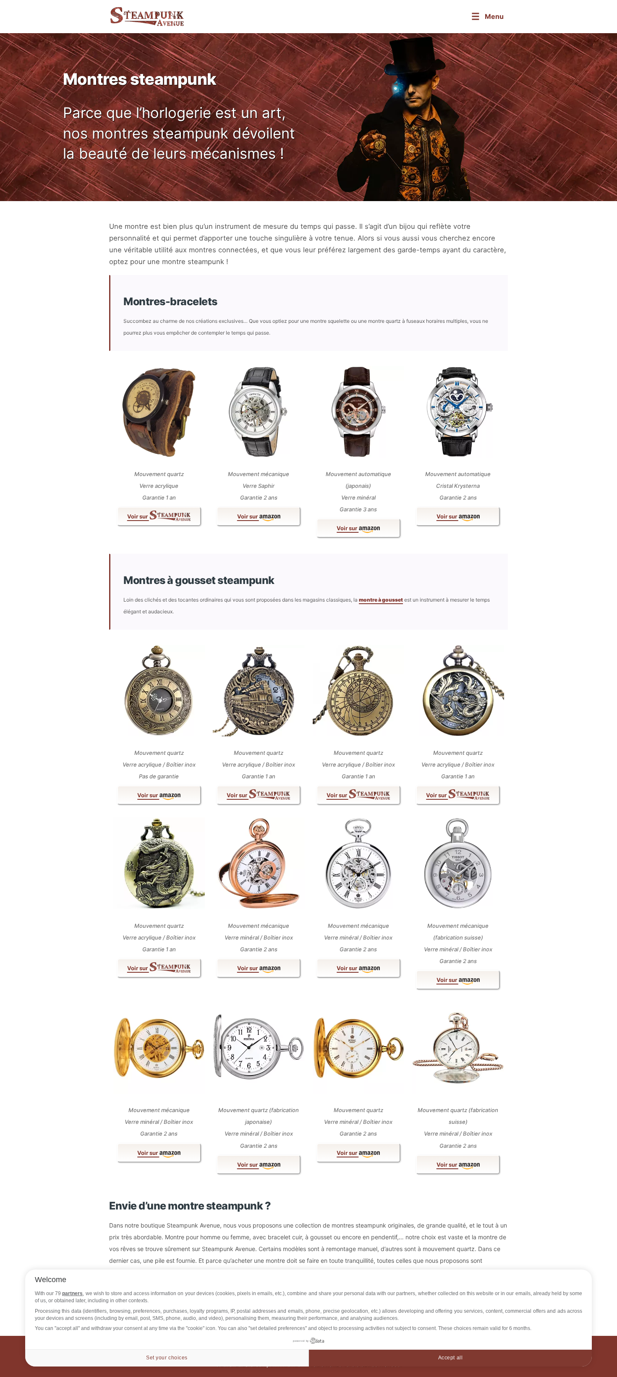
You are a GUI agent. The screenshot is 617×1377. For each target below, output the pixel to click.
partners (72, 1293)
